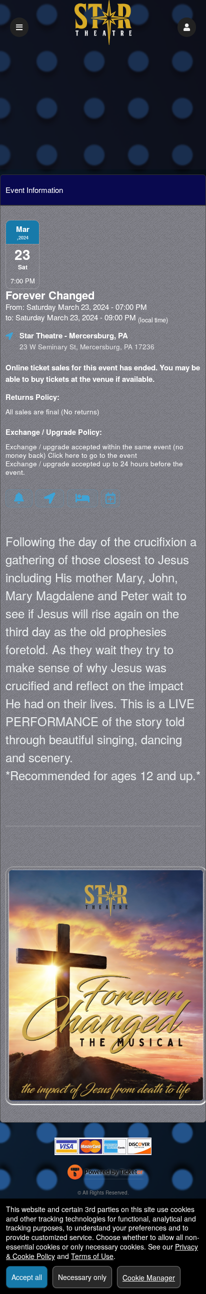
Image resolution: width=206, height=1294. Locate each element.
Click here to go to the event (92, 455)
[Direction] (50, 498)
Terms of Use (92, 1256)
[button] (187, 27)
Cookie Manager (148, 1278)
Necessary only (82, 1277)
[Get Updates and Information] (19, 498)
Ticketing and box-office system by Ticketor (105, 1174)
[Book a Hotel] (83, 498)
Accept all (27, 1277)
